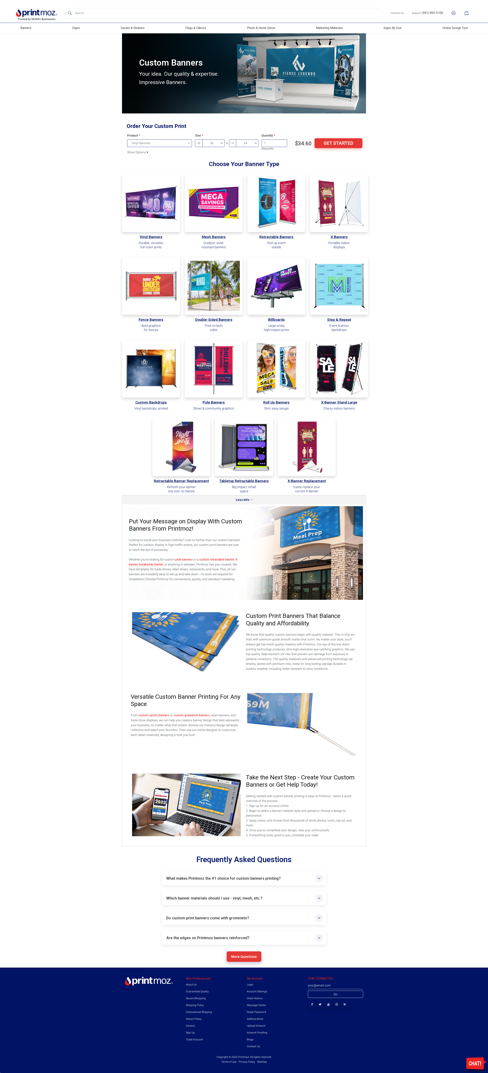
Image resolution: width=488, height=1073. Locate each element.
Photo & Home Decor (261, 28)
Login (250, 984)
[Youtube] (328, 1004)
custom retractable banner (216, 559)
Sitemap (262, 1061)
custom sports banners (154, 715)
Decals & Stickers (132, 28)
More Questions (244, 957)
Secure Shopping (196, 998)
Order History (254, 998)
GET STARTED (338, 143)
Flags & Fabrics (195, 28)
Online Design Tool (455, 28)
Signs (76, 28)
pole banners (184, 559)
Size (198, 135)
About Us (191, 984)
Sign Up (190, 1032)
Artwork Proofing (257, 1032)
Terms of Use (229, 1061)
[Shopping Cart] (466, 13)
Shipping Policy (195, 1005)
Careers (190, 1025)
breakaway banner (151, 564)
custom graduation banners (192, 715)
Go (335, 994)
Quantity (267, 135)
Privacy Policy (247, 1061)
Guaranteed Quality (197, 991)
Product (132, 135)
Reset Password (256, 1012)
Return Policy (193, 1018)
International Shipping (199, 1012)
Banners (25, 28)
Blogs (250, 1039)
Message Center (256, 1005)
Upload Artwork (256, 1025)
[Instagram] (336, 1004)
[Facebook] (312, 1004)
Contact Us (253, 1046)
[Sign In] (453, 13)
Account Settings (257, 991)
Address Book (255, 1018)
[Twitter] (320, 1004)
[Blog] (344, 1004)
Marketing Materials (329, 28)
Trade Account (194, 1039)
